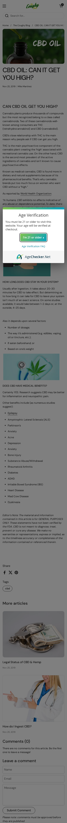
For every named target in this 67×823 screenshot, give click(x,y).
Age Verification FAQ (33, 246)
